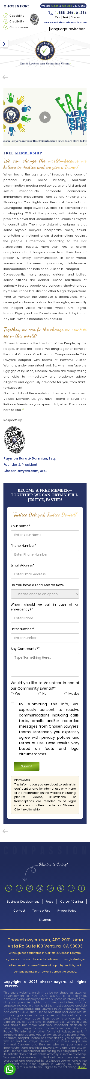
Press (49, 902)
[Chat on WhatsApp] (10, 1069)
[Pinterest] (60, 888)
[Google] (8, 888)
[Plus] (81, 888)
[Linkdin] (50, 888)
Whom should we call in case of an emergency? (45, 607)
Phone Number (23, 545)
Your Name (20, 526)
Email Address (22, 565)
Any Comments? (25, 648)
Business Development (23, 902)
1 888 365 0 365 (71, 12)
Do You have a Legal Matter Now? (38, 585)
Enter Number (22, 629)
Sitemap (45, 920)
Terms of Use (41, 911)
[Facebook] (29, 888)
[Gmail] (71, 888)
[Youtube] (19, 888)
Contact (19, 911)
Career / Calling (71, 902)
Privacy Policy (66, 911)
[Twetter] (39, 888)
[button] (4, 44)
